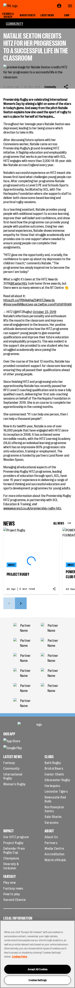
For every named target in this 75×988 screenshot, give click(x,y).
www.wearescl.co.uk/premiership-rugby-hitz (32, 508)
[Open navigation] (70, 6)
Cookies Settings (38, 980)
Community (14, 23)
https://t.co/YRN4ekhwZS (20, 300)
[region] (37, 954)
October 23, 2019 (44, 311)
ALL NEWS (58, 523)
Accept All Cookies (38, 969)
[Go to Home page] (20, 5)
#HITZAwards (46, 300)
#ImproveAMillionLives (18, 304)
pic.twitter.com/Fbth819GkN (53, 304)
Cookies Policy (19, 956)
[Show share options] (66, 86)
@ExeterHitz (18, 283)
